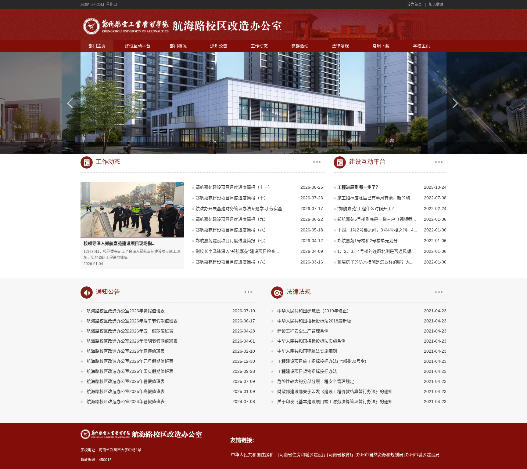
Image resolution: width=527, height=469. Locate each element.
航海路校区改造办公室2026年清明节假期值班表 (132, 341)
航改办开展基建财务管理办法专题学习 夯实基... (240, 208)
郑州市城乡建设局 (422, 454)
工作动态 (259, 45)
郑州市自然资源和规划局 (379, 454)
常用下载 (380, 45)
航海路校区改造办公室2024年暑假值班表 (126, 401)
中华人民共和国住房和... (254, 454)
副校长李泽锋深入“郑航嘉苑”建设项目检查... (237, 251)
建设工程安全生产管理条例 (302, 331)
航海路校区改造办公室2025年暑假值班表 (126, 381)
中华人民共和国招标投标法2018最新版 (314, 320)
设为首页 (414, 4)
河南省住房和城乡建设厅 (302, 454)
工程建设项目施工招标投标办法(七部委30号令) (321, 361)
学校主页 (421, 45)
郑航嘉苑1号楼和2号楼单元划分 (367, 240)
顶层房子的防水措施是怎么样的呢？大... (375, 262)
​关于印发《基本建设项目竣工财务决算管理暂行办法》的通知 (335, 401)
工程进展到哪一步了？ (358, 187)
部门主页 (97, 45)
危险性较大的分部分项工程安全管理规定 (315, 381)
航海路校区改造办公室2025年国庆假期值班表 (130, 371)
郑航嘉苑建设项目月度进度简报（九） (231, 219)
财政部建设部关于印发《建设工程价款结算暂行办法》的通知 (335, 391)
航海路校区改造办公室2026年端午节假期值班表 (132, 320)
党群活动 (299, 45)
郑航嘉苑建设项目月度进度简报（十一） (233, 187)
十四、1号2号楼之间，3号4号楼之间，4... (377, 229)
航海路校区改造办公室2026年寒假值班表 (126, 351)
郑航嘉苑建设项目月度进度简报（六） (231, 262)
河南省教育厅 (341, 454)
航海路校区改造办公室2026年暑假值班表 (126, 310)
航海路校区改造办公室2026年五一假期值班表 (130, 331)
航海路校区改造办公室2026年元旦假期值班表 (130, 361)
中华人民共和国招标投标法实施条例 (311, 341)
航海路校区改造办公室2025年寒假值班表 (126, 391)
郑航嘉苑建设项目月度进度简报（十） (231, 197)
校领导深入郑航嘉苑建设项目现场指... (120, 243)
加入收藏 (436, 4)
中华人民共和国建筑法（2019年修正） (314, 310)
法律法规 (340, 45)
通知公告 (218, 45)
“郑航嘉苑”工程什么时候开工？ (366, 208)
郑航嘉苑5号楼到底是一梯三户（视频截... (376, 219)
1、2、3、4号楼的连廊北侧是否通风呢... (376, 251)
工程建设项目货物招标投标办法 (307, 371)
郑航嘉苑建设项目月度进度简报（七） (231, 240)
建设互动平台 (137, 45)
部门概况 (178, 45)
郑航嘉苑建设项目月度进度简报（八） (231, 229)
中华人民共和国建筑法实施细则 (307, 351)
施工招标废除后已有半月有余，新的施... (375, 197)
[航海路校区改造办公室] (183, 36)
